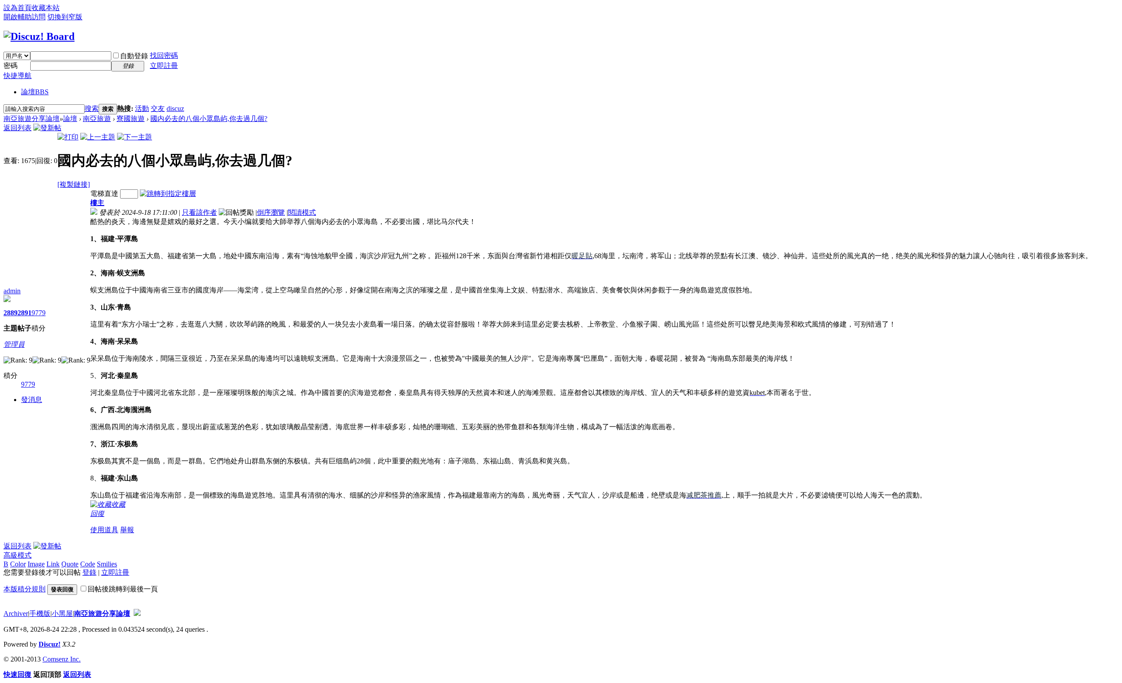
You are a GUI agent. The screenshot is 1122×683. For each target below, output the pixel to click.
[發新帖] (47, 128)
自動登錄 (134, 56)
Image (36, 564)
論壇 (35, 92)
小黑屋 (62, 613)
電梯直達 (104, 193)
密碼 (11, 65)
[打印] (67, 137)
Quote (69, 564)
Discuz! (49, 644)
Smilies (107, 564)
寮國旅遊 (131, 118)
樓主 (97, 202)
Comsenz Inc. (62, 659)
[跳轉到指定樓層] (168, 193)
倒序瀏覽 (271, 212)
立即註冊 (164, 65)
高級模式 (18, 555)
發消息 (31, 399)
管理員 (14, 344)
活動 (142, 108)
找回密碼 (164, 55)
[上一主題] (97, 137)
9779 (39, 313)
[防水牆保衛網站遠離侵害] (137, 613)
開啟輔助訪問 (25, 17)
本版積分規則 (25, 589)
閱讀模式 (302, 212)
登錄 (89, 572)
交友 (158, 108)
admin (12, 291)
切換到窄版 (64, 17)
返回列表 (18, 128)
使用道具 (104, 530)
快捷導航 (18, 75)
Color (18, 564)
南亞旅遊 (97, 118)
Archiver (16, 613)
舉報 (127, 530)
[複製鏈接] (73, 184)
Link (53, 564)
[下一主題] (134, 137)
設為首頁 (18, 7)
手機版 (39, 613)
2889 (11, 313)
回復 (97, 513)
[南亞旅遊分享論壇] (39, 36)
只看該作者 (199, 212)
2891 (25, 313)
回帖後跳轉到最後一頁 (123, 589)
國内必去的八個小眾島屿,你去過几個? (208, 118)
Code (87, 564)
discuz (175, 108)
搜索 (92, 108)
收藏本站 (46, 7)
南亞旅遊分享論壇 (32, 118)
